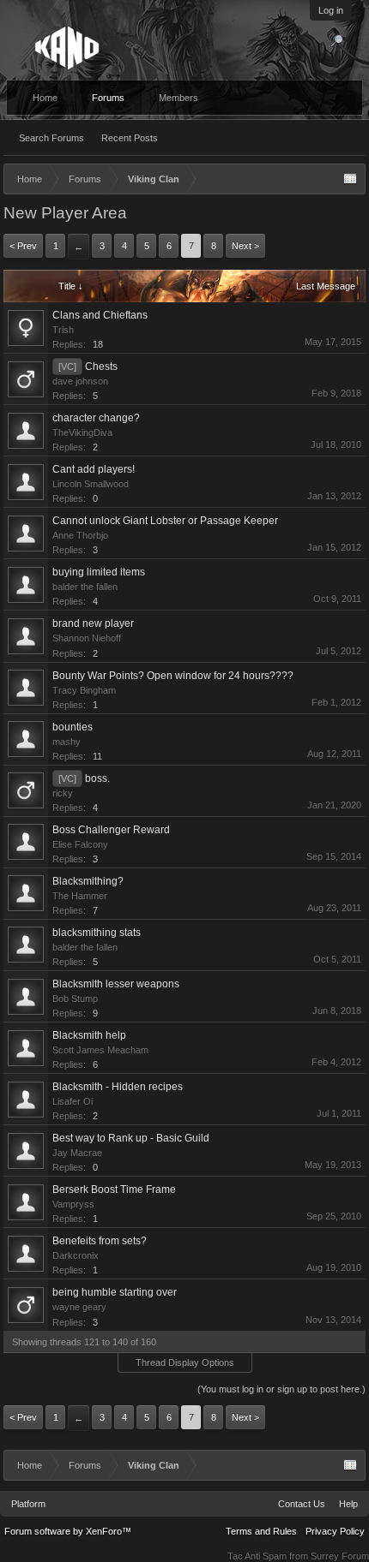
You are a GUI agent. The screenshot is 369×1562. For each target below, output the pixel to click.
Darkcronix (75, 1255)
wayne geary (79, 1307)
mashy (66, 741)
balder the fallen (85, 586)
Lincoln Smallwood (90, 484)
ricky (62, 793)
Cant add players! (93, 469)
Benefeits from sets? (99, 1241)
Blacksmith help (89, 1035)
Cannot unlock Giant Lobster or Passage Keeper (165, 521)
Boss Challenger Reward (111, 830)
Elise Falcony (80, 844)
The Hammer (79, 896)
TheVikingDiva (82, 432)
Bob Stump (75, 998)
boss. (97, 778)
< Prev (23, 246)
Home (45, 97)
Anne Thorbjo (80, 535)
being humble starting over (114, 1292)
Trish (63, 330)
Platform (28, 1504)
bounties (72, 727)
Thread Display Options (185, 1362)
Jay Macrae (77, 1153)
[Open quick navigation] (350, 179)
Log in (330, 10)
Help (348, 1504)
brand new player (93, 623)
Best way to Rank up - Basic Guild (130, 1138)
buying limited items (98, 572)
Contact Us (301, 1504)
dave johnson (80, 381)
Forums (108, 97)
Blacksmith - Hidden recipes (117, 1087)
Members (178, 97)
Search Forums (51, 138)
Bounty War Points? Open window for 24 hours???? (172, 676)
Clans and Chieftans (100, 315)
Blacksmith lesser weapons (115, 984)
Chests (101, 367)
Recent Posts (129, 138)
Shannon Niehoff (86, 638)
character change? (96, 418)
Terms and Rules (261, 1531)
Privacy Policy (335, 1531)
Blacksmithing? (88, 881)
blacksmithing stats (96, 933)
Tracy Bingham (84, 690)
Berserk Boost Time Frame (114, 1189)
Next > (245, 246)
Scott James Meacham (100, 1050)
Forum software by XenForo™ (67, 1531)
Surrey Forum (340, 1556)
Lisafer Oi (72, 1101)
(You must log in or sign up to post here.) (281, 1389)
